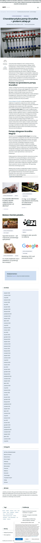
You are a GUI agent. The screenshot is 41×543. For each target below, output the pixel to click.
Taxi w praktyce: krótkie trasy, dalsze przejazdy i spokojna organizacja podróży (29, 520)
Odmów (27, 539)
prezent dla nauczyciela (7, 515)
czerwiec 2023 (7, 357)
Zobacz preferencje (35, 539)
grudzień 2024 (7, 337)
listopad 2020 (7, 427)
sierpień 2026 (7, 293)
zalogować (14, 276)
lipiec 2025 (6, 320)
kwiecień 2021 (7, 418)
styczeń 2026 (7, 307)
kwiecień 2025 (7, 327)
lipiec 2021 (6, 411)
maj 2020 (6, 441)
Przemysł (6, 468)
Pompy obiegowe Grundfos (15, 101)
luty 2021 (6, 420)
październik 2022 (7, 376)
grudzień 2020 (7, 425)
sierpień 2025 (7, 318)
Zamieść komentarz (5, 68)
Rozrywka (6, 473)
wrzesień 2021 (7, 406)
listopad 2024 (7, 339)
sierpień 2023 (7, 355)
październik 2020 (7, 429)
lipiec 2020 (6, 436)
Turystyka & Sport (8, 477)
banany (7, 510)
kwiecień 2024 (7, 346)
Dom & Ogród (6, 232)
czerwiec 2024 (7, 344)
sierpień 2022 (7, 381)
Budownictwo (26, 16)
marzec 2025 (7, 330)
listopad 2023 (7, 350)
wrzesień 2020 (7, 431)
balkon (3, 510)
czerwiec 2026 (7, 295)
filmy (19, 510)
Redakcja (5, 64)
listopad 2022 (7, 374)
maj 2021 (6, 415)
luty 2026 (6, 304)
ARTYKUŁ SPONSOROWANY (16, 16)
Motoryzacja (7, 466)
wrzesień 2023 (7, 353)
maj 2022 (6, 388)
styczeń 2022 (7, 397)
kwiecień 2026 (7, 300)
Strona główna (7, 534)
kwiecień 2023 (7, 362)
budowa (11, 510)
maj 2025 (6, 325)
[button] (39, 522)
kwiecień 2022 (7, 390)
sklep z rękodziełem (11, 517)
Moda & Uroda (7, 463)
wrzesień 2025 (7, 316)
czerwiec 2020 (7, 438)
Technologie (25, 253)
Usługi (5, 480)
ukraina (4, 519)
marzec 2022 (7, 392)
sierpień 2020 (7, 434)
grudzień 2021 (7, 399)
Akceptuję (19, 539)
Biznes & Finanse (7, 454)
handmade (12, 512)
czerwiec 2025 (7, 323)
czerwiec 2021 (7, 413)
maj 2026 (6, 297)
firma (8, 512)
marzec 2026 (7, 302)
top (17, 517)
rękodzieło (5, 517)
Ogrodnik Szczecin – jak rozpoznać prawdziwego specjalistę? (10, 237)
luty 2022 (6, 394)
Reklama (24, 232)
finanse (4, 512)
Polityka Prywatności (28, 541)
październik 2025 (7, 313)
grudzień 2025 (7, 309)
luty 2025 (6, 332)
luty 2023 (6, 367)
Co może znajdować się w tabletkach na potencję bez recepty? (10, 260)
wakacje (8, 519)
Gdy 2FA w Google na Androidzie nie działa (29, 515)
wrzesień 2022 (7, 378)
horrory (16, 512)
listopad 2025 (7, 311)
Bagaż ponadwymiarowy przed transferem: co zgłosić (29, 512)
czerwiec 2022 (7, 385)
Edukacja (6, 461)
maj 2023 (6, 360)
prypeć (14, 515)
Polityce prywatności (34, 536)
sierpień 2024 (7, 341)
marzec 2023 (7, 364)
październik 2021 (7, 404)
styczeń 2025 (7, 334)
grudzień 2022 (7, 371)
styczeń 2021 (7, 422)
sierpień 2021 (7, 408)
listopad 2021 (7, 401)
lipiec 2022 (6, 383)
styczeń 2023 (7, 369)
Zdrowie (16, 195)
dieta (15, 510)
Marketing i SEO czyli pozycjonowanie (28, 257)
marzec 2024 (7, 348)
